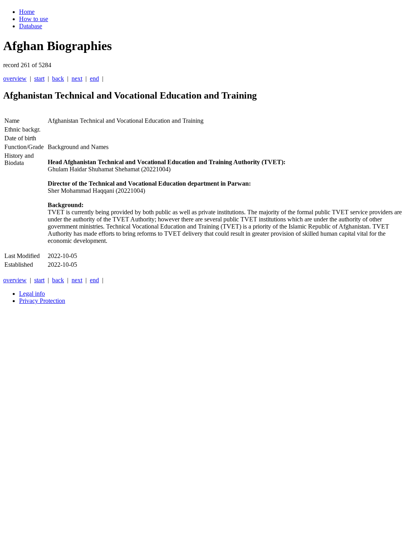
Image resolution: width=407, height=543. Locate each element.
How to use (33, 19)
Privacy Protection (42, 300)
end (94, 78)
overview (15, 78)
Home (27, 11)
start (39, 78)
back (58, 78)
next (77, 78)
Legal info (32, 293)
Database (30, 26)
